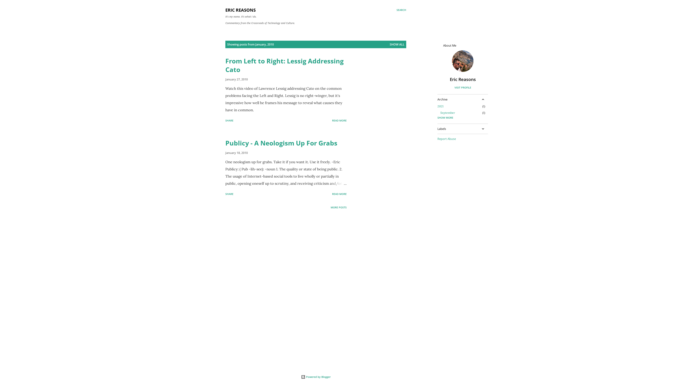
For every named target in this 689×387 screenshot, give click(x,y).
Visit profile (462, 87)
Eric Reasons (240, 10)
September (447, 112)
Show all (397, 44)
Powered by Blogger (318, 377)
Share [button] (229, 120)
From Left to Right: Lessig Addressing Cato (284, 65)
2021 (440, 106)
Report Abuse (446, 139)
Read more (339, 120)
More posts (339, 207)
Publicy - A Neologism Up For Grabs (281, 143)
